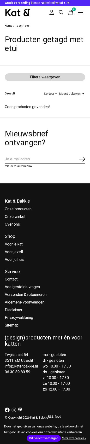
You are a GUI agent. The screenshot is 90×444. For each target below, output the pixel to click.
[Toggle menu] (80, 12)
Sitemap (11, 325)
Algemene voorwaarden (24, 302)
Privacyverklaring (19, 318)
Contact (11, 279)
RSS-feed (54, 416)
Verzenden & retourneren (26, 295)
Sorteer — (50, 93)
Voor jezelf (14, 252)
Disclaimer (13, 310)
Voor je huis (14, 260)
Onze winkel (15, 217)
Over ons (12, 224)
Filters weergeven (45, 77)
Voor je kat (14, 244)
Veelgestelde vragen (22, 287)
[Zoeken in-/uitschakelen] (61, 12)
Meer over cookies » (74, 438)
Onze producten (18, 209)
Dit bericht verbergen (43, 438)
